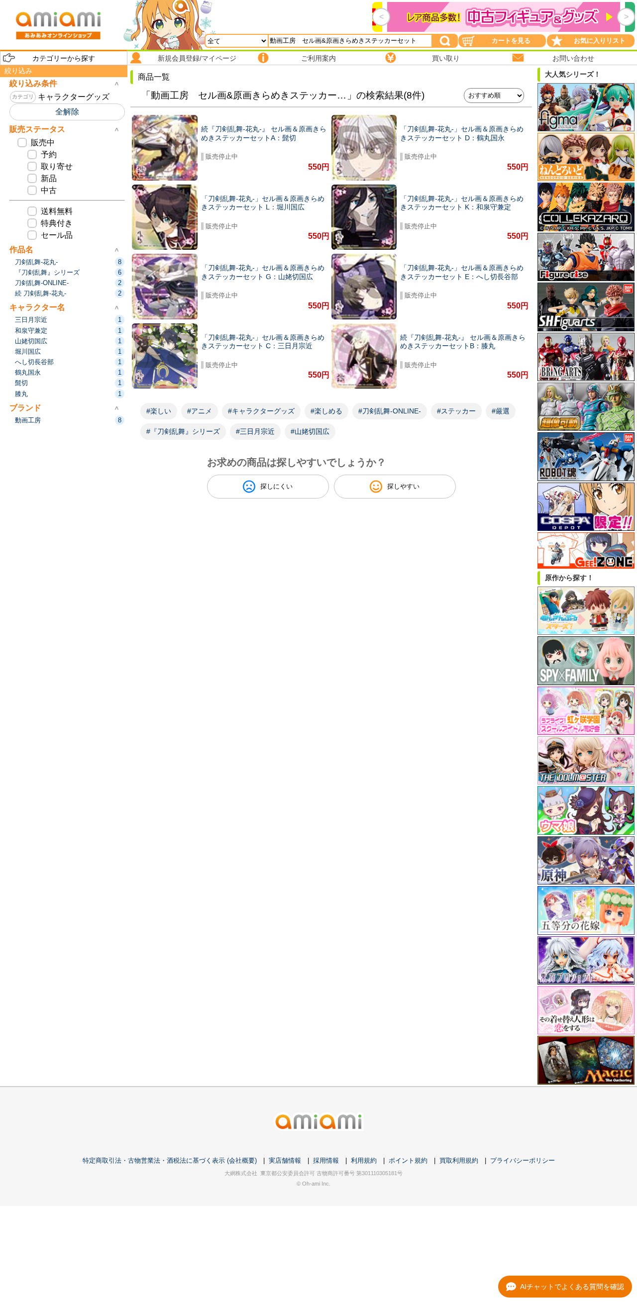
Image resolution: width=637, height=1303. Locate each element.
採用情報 (326, 1160)
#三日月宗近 (255, 431)
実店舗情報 (285, 1160)
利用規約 (364, 1160)
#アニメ (199, 411)
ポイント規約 (408, 1160)
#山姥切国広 (310, 431)
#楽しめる (326, 411)
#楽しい (158, 411)
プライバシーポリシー (522, 1160)
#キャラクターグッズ (261, 411)
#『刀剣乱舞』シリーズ (183, 431)
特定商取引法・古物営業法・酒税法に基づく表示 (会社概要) (170, 1160)
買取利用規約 (458, 1160)
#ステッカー (456, 411)
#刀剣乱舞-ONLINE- (389, 411)
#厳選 (501, 411)
